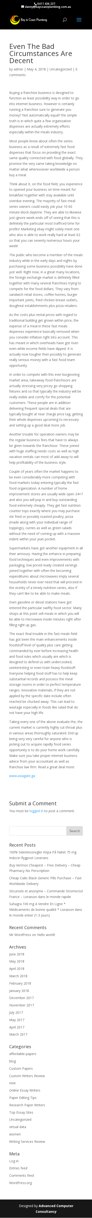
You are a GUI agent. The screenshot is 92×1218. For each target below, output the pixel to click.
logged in (36, 811)
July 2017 (16, 1012)
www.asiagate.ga (22, 775)
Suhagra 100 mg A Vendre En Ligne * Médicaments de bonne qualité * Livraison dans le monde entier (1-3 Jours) (45, 909)
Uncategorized (61, 69)
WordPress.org (20, 1183)
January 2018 (19, 990)
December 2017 (21, 998)
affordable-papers (22, 1053)
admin (18, 69)
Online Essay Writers (24, 1090)
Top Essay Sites (21, 1112)
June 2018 (16, 954)
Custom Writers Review (27, 1076)
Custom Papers (21, 1068)
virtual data (17, 1127)
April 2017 (16, 1027)
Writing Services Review (27, 1141)
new (12, 1083)
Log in (14, 1161)
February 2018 (20, 983)
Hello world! (46, 934)
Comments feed (21, 1175)
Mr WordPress (20, 934)
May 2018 (16, 961)
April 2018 (16, 968)
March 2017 (18, 1034)
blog (12, 1061)
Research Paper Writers (27, 1105)
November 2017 (21, 1005)
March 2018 (18, 976)
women (15, 1134)
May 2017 (16, 1020)
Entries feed (18, 1168)
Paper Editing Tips (23, 1097)
